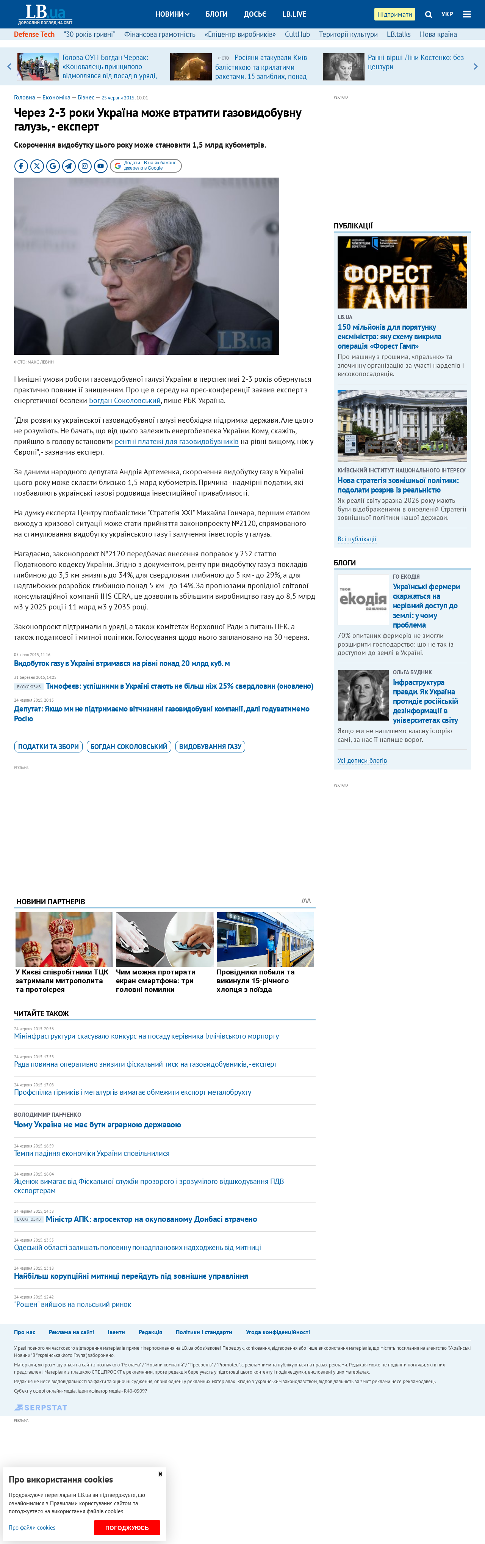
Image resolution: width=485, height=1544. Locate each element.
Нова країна (438, 34)
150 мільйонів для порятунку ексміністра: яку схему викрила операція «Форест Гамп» (389, 336)
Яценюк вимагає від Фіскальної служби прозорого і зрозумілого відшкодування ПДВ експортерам (149, 1185)
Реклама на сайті (71, 1332)
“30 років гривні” (89, 34)
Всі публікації (357, 539)
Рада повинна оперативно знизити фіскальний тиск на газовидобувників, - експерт (145, 1064)
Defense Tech (34, 34)
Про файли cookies (32, 1527)
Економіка (56, 97)
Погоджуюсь (127, 1528)
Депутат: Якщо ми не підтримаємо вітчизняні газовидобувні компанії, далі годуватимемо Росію (162, 714)
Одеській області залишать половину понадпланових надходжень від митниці (137, 1247)
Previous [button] (9, 66)
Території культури (348, 34)
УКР (447, 14)
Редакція (150, 1332)
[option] (90, 66)
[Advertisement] (165, 826)
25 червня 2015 (118, 97)
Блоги (217, 14)
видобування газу (210, 746)
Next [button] (475, 66)
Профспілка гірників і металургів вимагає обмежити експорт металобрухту (132, 1092)
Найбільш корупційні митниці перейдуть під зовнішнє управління (131, 1275)
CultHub (297, 34)
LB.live (294, 14)
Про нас (24, 1332)
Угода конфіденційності (278, 1332)
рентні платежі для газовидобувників (177, 441)
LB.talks (399, 34)
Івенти (116, 1332)
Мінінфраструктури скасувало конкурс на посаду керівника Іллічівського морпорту (146, 1036)
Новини (170, 14)
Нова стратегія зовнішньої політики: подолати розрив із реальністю (398, 485)
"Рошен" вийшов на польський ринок (72, 1304)
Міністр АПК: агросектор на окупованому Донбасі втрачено (137, 1218)
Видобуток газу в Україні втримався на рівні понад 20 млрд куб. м (122, 663)
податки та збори (48, 746)
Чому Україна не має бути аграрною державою (97, 1124)
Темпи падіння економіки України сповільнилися (92, 1153)
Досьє (255, 14)
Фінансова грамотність (160, 34)
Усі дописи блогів (362, 760)
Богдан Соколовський (125, 400)
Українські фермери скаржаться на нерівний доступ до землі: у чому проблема (426, 605)
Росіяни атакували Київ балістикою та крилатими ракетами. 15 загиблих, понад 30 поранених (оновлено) (261, 71)
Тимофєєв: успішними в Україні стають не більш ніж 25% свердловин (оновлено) (165, 686)
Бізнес (86, 97)
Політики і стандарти (204, 1332)
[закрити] (160, 1474)
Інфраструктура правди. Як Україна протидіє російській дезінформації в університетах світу (425, 701)
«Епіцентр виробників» (240, 34)
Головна (24, 97)
